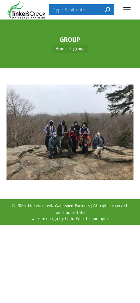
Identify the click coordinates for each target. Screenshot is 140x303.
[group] (70, 132)
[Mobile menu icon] (126, 9)
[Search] (107, 9)
